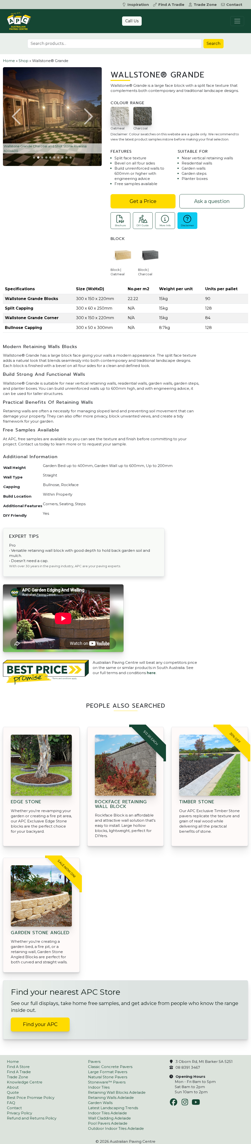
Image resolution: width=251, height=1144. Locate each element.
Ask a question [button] (212, 201)
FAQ (11, 1102)
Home (9, 60)
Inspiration (138, 4)
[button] (17, 116)
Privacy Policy (19, 1113)
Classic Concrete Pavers (110, 1066)
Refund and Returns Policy (31, 1118)
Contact (234, 4)
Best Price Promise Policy (30, 1097)
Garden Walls (100, 1102)
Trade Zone (205, 4)
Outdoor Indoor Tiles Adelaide (116, 1128)
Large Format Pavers (107, 1071)
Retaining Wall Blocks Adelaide (117, 1092)
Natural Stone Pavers (107, 1077)
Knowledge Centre (24, 1082)
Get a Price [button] (143, 201)
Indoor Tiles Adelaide (107, 1113)
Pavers (94, 1061)
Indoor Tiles (99, 1087)
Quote (13, 1092)
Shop (23, 60)
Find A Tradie (171, 4)
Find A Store (18, 1066)
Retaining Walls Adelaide (111, 1097)
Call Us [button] (131, 21)
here (151, 672)
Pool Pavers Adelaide (107, 1123)
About (13, 1087)
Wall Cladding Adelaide (109, 1118)
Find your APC (40, 1024)
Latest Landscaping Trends (113, 1108)
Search (213, 43)
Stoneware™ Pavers (107, 1082)
